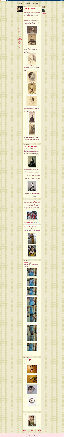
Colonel (33, 435)
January (19, 46)
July (18, 27)
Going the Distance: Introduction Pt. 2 (31, 146)
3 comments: (31, 409)
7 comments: (31, 222)
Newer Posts (24, 430)
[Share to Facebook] (35, 196)
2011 (18, 47)
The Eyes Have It (27, 359)
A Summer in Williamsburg (29, 201)
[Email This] (33, 196)
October (19, 24)
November (19, 23)
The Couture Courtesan (27, 3)
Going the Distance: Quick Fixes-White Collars (20, 33)
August (19, 26)
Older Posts (39, 430)
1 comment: (31, 196)
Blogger (37, 435)
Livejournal (29, 202)
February (19, 45)
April (19, 30)
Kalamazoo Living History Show (30, 226)
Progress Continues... (28, 414)
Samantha (44, 12)
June (18, 28)
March (19, 31)
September (19, 25)
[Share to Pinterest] (36, 196)
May (18, 29)
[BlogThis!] (34, 196)
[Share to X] (35, 222)
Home (32, 430)
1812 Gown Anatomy (28, 262)
